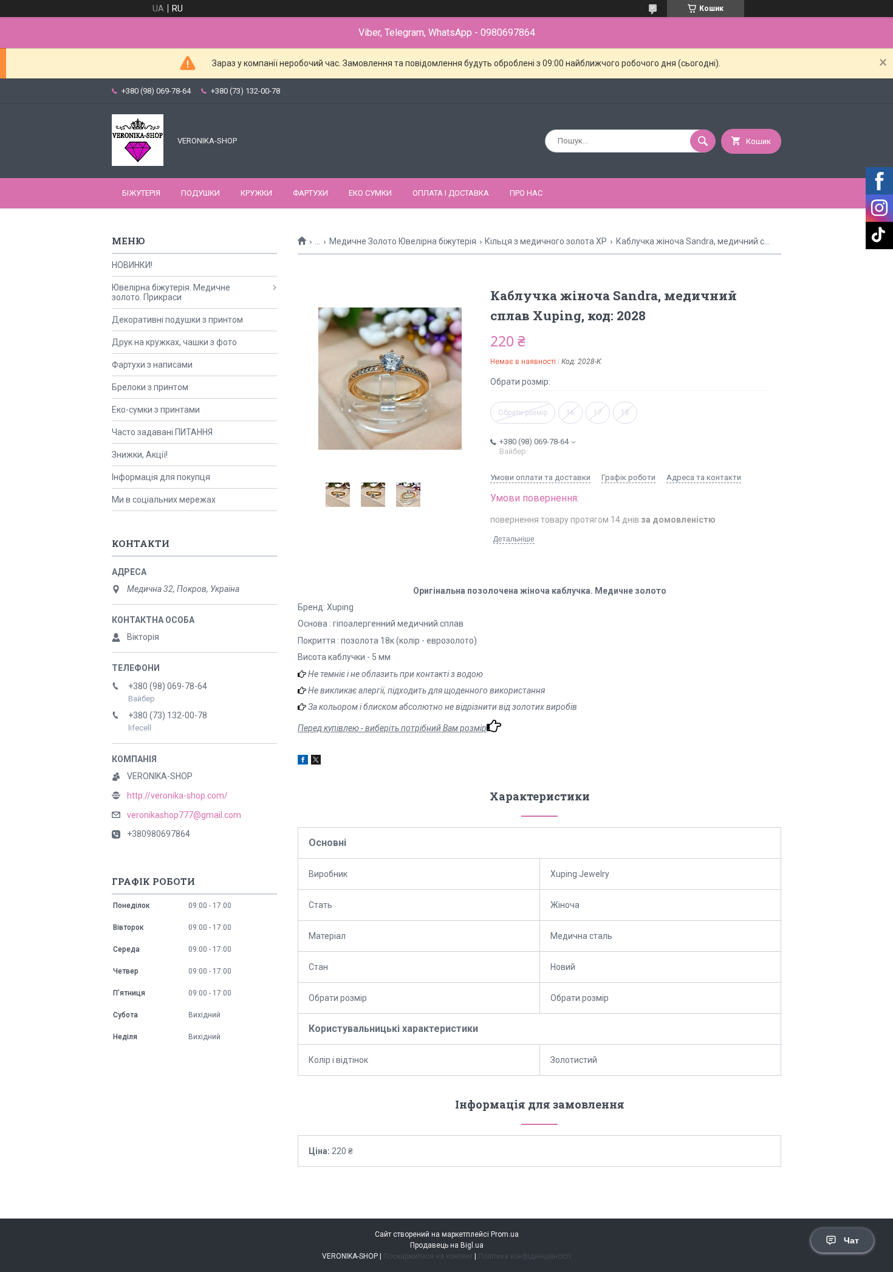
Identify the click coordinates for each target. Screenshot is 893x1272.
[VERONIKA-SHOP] (137, 163)
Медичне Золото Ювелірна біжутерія (402, 241)
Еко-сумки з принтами (156, 409)
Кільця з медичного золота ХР (546, 241)
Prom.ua (505, 1234)
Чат (851, 1240)
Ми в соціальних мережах (164, 499)
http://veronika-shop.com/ (177, 795)
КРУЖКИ (256, 193)
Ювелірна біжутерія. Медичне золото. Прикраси (171, 292)
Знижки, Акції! (140, 454)
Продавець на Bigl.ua (447, 1245)
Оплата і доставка (450, 193)
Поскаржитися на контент (428, 1256)
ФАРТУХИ (310, 193)
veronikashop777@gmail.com (184, 815)
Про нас (526, 193)
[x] (316, 761)
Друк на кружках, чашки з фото (174, 342)
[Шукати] (703, 141)
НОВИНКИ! (132, 265)
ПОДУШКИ (200, 193)
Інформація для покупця (161, 477)
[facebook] (303, 761)
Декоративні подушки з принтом (177, 320)
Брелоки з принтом (150, 387)
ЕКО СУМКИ (370, 193)
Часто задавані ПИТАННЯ (162, 432)
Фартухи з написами (152, 365)
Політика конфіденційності (524, 1256)
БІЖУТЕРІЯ (141, 193)
